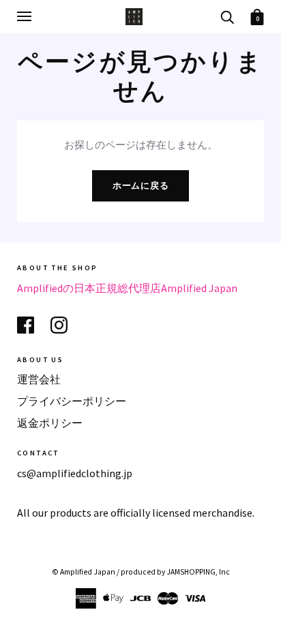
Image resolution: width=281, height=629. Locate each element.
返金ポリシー (50, 423)
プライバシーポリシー (71, 401)
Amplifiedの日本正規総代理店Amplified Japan (127, 288)
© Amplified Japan (83, 572)
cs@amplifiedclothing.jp (74, 473)
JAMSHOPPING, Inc (198, 572)
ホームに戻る (141, 185)
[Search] (227, 16)
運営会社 (39, 379)
